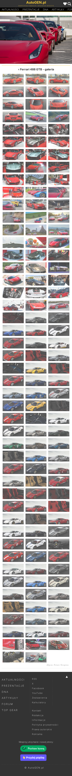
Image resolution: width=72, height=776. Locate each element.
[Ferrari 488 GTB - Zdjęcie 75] (58, 380)
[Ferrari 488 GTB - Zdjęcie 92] (36, 456)
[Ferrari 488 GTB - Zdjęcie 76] (13, 393)
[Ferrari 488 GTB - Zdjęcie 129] (58, 607)
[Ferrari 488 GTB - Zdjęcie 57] (58, 305)
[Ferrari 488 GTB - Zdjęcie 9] (58, 104)
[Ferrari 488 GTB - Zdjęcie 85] (13, 431)
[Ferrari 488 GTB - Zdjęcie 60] (58, 317)
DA (45, 9)
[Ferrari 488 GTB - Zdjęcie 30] (58, 192)
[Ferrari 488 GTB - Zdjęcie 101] (36, 493)
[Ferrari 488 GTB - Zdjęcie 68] (36, 355)
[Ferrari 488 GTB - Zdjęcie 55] (13, 305)
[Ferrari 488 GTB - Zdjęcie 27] (58, 179)
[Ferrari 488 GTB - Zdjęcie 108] (58, 519)
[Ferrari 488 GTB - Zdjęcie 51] (58, 280)
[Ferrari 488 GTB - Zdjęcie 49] (13, 280)
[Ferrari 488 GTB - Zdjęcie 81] (58, 405)
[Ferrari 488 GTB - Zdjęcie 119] (36, 569)
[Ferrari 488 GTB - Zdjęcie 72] (58, 368)
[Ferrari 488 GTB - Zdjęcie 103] (13, 506)
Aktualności (10, 9)
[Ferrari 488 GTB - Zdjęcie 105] (58, 506)
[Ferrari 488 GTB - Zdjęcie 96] (58, 468)
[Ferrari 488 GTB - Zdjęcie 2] (36, 79)
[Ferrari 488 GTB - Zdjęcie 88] (13, 443)
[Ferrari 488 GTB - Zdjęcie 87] (58, 431)
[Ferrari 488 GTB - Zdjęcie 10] (13, 116)
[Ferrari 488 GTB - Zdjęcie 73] (13, 380)
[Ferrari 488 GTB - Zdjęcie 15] (58, 129)
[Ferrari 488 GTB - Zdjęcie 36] (58, 217)
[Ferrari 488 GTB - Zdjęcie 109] (13, 531)
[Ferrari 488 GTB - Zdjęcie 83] (36, 418)
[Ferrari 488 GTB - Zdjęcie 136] (13, 644)
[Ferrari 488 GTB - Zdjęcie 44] (36, 255)
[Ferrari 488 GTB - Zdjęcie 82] (13, 418)
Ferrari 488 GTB (31, 69)
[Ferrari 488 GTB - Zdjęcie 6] (58, 91)
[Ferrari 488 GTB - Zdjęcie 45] (58, 255)
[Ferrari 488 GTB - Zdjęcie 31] (54, 40)
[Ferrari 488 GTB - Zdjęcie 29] (18, 40)
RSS (34, 679)
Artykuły (58, 9)
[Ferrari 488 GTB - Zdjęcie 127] (13, 607)
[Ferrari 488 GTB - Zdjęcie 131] (36, 619)
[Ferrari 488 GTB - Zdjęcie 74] (36, 380)
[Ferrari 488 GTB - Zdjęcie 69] (58, 355)
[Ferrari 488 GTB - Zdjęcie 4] (13, 91)
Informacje (39, 720)
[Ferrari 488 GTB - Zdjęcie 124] (13, 594)
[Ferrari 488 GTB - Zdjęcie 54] (58, 292)
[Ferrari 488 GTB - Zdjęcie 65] (36, 343)
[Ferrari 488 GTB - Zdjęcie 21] (58, 154)
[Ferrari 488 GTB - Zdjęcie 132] (58, 619)
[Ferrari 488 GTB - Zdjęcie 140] (36, 657)
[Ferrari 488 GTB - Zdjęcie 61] (13, 330)
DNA (5, 691)
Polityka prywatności (45, 724)
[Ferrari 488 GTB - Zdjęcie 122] (36, 581)
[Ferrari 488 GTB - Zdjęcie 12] (58, 116)
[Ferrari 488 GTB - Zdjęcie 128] (36, 607)
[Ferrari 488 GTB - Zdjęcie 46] (13, 267)
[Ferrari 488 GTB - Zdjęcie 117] (58, 556)
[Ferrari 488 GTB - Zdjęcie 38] (36, 229)
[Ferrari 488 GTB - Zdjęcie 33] (58, 204)
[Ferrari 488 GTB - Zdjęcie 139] (13, 657)
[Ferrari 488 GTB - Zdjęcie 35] (36, 217)
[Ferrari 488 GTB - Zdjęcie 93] (58, 456)
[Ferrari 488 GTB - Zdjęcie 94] (13, 468)
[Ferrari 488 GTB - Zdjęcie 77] (36, 393)
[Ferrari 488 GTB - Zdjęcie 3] (58, 79)
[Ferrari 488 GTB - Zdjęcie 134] (36, 632)
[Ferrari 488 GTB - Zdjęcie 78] (58, 393)
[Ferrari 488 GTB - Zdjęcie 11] (36, 116)
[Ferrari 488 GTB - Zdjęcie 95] (36, 468)
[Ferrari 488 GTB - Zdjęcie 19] (13, 154)
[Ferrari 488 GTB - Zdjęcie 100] (13, 493)
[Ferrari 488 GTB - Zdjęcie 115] (13, 556)
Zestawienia (39, 697)
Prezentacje (31, 9)
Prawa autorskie (42, 729)
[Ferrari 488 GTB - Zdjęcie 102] (58, 493)
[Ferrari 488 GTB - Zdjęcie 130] (13, 619)
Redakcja (38, 715)
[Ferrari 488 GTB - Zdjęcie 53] (36, 292)
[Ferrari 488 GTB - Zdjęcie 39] (58, 229)
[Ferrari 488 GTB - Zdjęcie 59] (36, 317)
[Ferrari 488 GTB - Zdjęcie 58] (13, 317)
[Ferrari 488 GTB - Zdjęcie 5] (36, 91)
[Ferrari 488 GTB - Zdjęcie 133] (13, 632)
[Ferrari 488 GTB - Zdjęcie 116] (36, 556)
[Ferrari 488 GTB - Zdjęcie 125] (36, 594)
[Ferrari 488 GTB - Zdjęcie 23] (36, 167)
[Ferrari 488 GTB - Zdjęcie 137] (36, 644)
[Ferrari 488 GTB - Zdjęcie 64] (13, 343)
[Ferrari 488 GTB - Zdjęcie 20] (36, 154)
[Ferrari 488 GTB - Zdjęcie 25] (13, 179)
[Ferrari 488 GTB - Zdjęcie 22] (13, 167)
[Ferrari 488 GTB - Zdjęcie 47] (36, 267)
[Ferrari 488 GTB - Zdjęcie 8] (36, 104)
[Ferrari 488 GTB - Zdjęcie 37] (13, 229)
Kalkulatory (39, 702)
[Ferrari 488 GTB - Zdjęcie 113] (36, 544)
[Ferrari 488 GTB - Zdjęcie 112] (13, 544)
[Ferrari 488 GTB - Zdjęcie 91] (13, 456)
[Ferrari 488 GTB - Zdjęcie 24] (58, 167)
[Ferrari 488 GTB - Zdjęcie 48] (58, 267)
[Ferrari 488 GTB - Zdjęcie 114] (58, 544)
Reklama (37, 734)
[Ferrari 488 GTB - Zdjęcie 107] (36, 519)
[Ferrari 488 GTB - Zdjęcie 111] (58, 531)
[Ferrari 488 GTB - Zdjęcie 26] (36, 179)
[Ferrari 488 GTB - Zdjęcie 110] (36, 531)
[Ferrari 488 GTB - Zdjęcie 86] (36, 431)
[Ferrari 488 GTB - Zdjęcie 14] (36, 129)
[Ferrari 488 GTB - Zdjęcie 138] (58, 644)
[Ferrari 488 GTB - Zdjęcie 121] (13, 581)
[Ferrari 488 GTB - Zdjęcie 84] (58, 418)
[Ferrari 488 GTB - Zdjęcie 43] (13, 255)
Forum (7, 704)
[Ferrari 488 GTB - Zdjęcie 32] (36, 204)
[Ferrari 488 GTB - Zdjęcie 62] (36, 330)
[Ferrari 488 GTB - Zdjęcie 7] (13, 104)
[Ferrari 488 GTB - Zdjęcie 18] (58, 142)
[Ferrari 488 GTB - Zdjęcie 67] (13, 355)
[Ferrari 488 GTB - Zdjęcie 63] (58, 330)
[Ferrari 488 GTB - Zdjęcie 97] (13, 481)
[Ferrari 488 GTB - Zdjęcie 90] (58, 443)
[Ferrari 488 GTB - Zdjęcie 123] (58, 581)
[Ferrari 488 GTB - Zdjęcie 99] (58, 481)
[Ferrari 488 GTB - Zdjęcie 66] (58, 343)
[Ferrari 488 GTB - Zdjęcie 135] (58, 632)
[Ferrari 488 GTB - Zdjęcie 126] (58, 594)
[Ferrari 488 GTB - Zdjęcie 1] (13, 79)
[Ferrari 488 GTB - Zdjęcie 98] (36, 481)
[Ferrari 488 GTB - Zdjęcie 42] (58, 242)
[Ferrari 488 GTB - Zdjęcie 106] (13, 519)
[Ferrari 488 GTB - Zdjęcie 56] (36, 305)
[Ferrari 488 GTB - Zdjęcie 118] (13, 569)
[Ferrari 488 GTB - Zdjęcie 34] (13, 217)
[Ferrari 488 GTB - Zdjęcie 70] (13, 368)
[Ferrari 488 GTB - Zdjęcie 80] (36, 405)
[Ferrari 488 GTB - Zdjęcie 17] (36, 142)
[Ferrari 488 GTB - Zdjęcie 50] (36, 280)
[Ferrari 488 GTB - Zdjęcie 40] (13, 242)
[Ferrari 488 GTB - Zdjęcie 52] (13, 292)
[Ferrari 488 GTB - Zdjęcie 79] (13, 405)
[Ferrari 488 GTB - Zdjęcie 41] (36, 242)
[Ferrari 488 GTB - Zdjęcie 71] (36, 368)
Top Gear (10, 710)
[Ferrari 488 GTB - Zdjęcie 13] (13, 129)
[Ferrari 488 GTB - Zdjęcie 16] (13, 142)
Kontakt (36, 710)
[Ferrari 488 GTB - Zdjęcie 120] (58, 569)
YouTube (37, 693)
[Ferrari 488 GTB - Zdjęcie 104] (36, 506)
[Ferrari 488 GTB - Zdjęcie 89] (36, 443)
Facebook (38, 688)
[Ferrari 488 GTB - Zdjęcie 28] (13, 192)
